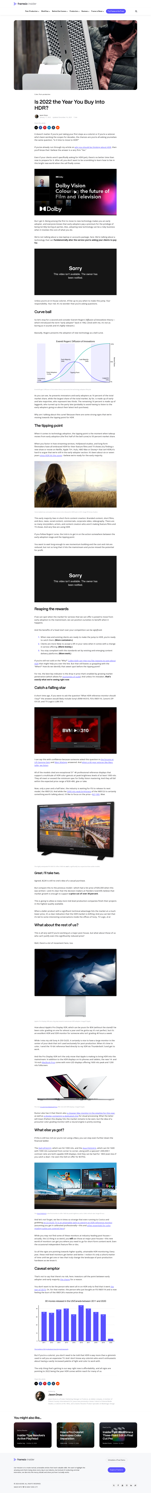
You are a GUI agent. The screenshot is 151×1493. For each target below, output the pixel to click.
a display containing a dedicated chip (61, 1116)
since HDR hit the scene (51, 455)
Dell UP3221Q (45, 1148)
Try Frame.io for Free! (116, 11)
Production (74, 11)
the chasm (65, 1279)
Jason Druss (44, 115)
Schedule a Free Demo (116, 1460)
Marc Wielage (61, 762)
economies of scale (71, 676)
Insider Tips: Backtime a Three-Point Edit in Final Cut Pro (118, 1435)
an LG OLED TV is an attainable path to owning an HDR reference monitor (77, 1222)
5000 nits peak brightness (79, 791)
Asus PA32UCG (89, 1148)
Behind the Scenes (59, 11)
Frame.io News (96, 11)
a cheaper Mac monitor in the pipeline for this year (91, 1113)
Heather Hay (21, 1443)
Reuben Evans (107, 1443)
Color (36, 94)
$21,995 (96, 794)
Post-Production (31, 11)
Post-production (44, 94)
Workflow (44, 11)
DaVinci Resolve (22, 1430)
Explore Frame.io (116, 1470)
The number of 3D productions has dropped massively (51, 1349)
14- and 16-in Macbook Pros (48, 1107)
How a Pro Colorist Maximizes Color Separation (72, 1435)
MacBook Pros (48, 1062)
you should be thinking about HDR (93, 147)
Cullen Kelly (63, 1443)
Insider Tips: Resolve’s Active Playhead (31, 1437)
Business (85, 11)
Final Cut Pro (107, 1427)
